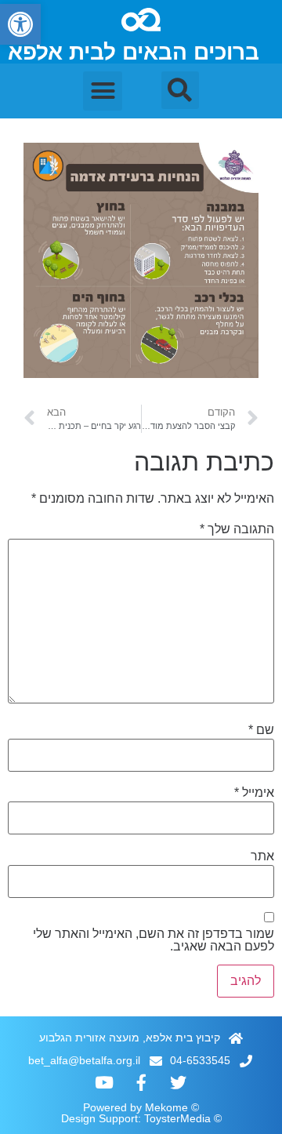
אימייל (254, 793)
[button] (20, 24)
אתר (262, 856)
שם (261, 730)
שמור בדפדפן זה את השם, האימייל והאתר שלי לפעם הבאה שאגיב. (153, 940)
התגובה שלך (237, 529)
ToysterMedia (177, 1118)
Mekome (166, 1107)
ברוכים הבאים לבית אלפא (133, 52)
